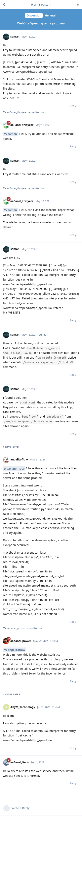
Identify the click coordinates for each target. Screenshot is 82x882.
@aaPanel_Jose (14, 468)
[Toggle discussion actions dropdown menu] (78, 4)
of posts (39, 4)
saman (12, 134)
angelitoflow (16, 650)
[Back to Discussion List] (4, 4)
